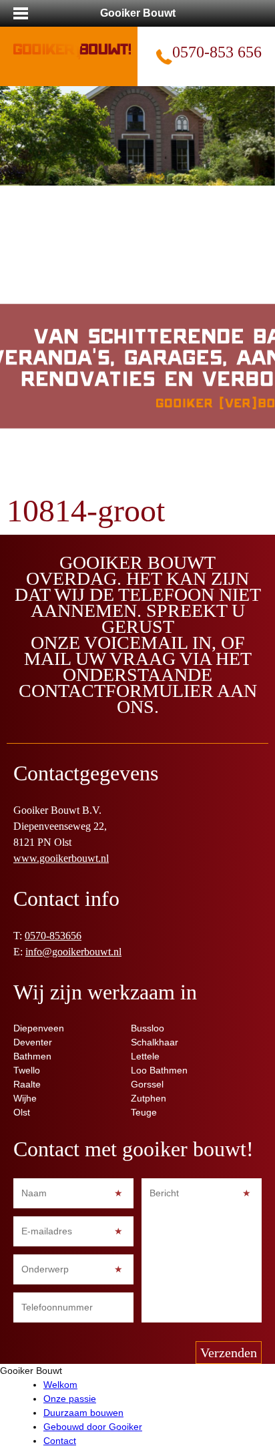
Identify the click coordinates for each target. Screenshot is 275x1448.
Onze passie (69, 1398)
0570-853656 (53, 935)
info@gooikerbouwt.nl (73, 951)
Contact (59, 1440)
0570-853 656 (217, 52)
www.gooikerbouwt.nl (61, 858)
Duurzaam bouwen (83, 1412)
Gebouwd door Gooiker (92, 1426)
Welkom (60, 1384)
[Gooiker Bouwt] (72, 43)
